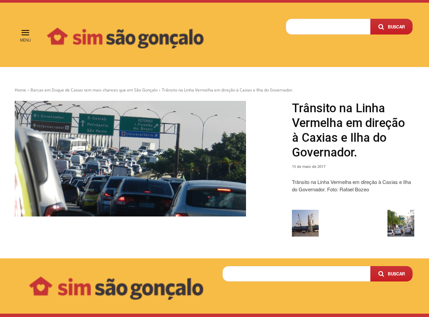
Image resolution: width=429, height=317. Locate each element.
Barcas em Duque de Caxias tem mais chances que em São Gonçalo (94, 90)
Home (20, 90)
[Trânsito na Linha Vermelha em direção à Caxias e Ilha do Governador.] (145, 158)
